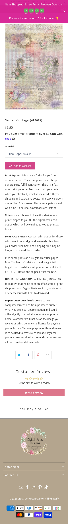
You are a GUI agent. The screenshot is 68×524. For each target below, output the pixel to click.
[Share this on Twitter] (19, 355)
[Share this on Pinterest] (38, 355)
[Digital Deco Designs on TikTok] (46, 487)
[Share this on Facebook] (29, 355)
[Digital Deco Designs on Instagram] (34, 487)
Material (9, 146)
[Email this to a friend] (47, 355)
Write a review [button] (34, 393)
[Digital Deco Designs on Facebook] (27, 487)
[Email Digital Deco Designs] (21, 487)
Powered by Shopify (49, 498)
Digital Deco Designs (28, 498)
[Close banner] (64, 11)
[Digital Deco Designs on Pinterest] (40, 487)
